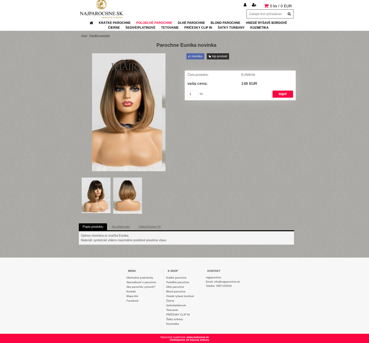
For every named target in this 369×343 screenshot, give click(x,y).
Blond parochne (175, 291)
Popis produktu (93, 226)
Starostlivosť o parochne (141, 282)
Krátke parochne (176, 277)
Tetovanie (172, 309)
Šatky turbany (174, 319)
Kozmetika (172, 323)
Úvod (84, 35)
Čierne (170, 300)
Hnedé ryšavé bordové (180, 296)
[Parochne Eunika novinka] (128, 54)
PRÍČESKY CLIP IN (178, 314)
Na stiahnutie (121, 226)
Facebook (132, 300)
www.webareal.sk (197, 337)
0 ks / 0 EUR (281, 6)
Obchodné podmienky (139, 277)
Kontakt (131, 291)
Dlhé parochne (175, 286)
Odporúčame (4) (150, 226)
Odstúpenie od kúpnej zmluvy (189, 339)
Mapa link (132, 296)
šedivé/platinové (176, 305)
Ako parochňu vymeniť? (140, 286)
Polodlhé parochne (99, 35)
